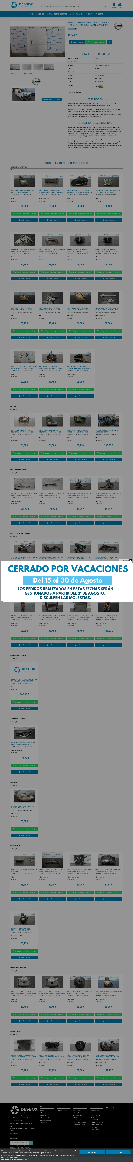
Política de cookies (7, 1160)
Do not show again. (125, 560)
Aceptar (118, 1152)
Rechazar (92, 1152)
